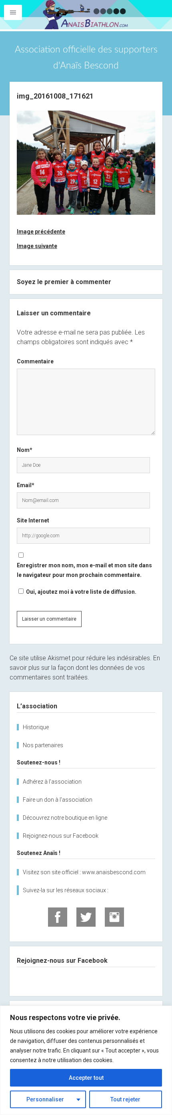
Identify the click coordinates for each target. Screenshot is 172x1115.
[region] (86, 1060)
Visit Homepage (86, 14)
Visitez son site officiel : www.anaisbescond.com (84, 872)
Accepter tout (86, 1078)
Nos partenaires (43, 745)
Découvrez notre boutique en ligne (65, 818)
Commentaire (35, 361)
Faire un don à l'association (57, 799)
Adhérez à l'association (52, 781)
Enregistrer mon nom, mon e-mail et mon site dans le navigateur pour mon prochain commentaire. (84, 570)
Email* (25, 485)
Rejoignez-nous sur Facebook (60, 836)
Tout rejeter (125, 1099)
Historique (36, 727)
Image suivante (37, 246)
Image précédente (41, 231)
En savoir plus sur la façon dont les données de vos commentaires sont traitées (85, 667)
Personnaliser (45, 1099)
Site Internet (33, 520)
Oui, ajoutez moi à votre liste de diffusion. (80, 592)
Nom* (24, 450)
